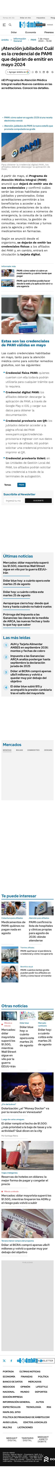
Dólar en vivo (25, 18)
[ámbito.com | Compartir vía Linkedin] (44, 71)
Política (43, 1376)
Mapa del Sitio (12, 1412)
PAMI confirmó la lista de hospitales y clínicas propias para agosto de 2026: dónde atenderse (41, 931)
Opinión (25, 1386)
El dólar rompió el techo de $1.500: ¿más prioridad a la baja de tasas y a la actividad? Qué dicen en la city (26, 1127)
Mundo (24, 1391)
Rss (49, 1407)
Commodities (33, 750)
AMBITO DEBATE (43, 1439)
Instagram (18, 1360)
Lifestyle (42, 1386)
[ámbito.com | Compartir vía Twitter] (40, 71)
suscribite (41, 25)
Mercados (34, 1381)
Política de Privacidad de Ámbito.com (26, 1417)
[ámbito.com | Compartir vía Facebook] (36, 71)
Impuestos (40, 18)
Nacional (9, 1391)
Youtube (33, 1361)
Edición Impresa (13, 1396)
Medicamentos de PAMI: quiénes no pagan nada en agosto (13, 927)
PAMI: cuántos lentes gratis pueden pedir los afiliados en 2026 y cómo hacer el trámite (35, 973)
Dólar (14, 32)
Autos (40, 1402)
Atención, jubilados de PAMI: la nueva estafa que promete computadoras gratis (28, 127)
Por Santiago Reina (9, 1135)
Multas (7, 1427)
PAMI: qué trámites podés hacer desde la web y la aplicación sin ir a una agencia (34, 283)
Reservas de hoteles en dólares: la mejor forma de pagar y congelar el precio (24, 1180)
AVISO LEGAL (10, 1422)
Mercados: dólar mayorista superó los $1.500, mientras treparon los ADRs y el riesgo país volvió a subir (26, 1199)
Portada (8, 1371)
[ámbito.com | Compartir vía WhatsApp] (33, 71)
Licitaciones (25, 1427)
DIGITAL (11, 1439)
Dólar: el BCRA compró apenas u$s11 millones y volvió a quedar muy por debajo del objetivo (30, 676)
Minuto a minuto (8, 1024)
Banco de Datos (13, 1381)
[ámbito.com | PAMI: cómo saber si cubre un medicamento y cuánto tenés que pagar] (8, 273)
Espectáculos (11, 1407)
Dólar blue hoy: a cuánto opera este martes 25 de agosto (26, 582)
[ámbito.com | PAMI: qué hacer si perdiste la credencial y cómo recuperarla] (9, 955)
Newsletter (45, 1360)
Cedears (48, 750)
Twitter (4, 1361)
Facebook (11, 1360)
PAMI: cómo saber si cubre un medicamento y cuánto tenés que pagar (34, 273)
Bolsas (19, 750)
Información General (20, 40)
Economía (30, 32)
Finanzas (49, 32)
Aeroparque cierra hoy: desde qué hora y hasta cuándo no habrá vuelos (27, 604)
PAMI (33, 40)
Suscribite (38, 501)
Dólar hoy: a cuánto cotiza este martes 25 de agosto (23, 593)
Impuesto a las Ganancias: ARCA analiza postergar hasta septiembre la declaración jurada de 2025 (30, 661)
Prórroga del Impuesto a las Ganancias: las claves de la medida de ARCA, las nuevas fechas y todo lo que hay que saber (26, 619)
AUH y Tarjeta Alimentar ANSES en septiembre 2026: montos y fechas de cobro (29, 647)
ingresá (50, 25)
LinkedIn (25, 1360)
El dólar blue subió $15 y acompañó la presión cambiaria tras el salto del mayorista (31, 690)
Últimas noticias (29, 1371)
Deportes (41, 1391)
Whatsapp (41, 1360)
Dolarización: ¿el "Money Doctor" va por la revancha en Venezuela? (25, 1110)
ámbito (5, 40)
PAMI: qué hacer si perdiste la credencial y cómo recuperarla (36, 952)
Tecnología (33, 1407)
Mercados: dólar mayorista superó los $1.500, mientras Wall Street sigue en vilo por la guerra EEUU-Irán (26, 568)
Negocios (9, 1386)
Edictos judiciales (35, 1422)
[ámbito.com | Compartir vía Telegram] (47, 71)
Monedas (7, 750)
